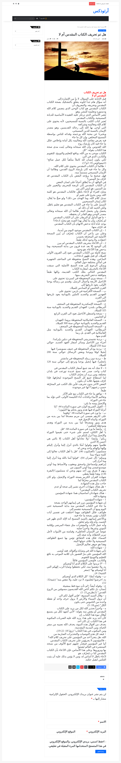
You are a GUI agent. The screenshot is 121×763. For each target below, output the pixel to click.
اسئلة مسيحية (97, 27)
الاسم (102, 721)
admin (103, 38)
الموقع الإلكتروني (65, 731)
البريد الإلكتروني (96, 731)
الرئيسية (103, 27)
